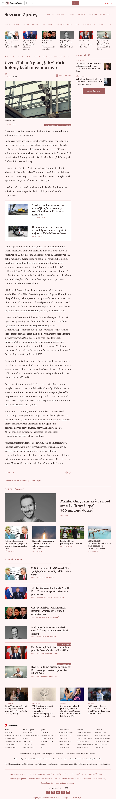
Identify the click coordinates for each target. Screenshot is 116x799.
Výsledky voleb (10, 738)
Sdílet (69, 75)
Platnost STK (99, 747)
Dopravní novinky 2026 (102, 738)
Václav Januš (49, 637)
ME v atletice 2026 (47, 741)
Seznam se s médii (75, 778)
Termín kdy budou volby (13, 741)
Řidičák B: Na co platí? (102, 741)
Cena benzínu (70, 754)
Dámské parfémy (53, 764)
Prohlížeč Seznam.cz (44, 778)
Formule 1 (44, 744)
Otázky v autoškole (101, 744)
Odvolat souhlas (47, 783)
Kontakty (50, 774)
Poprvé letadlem (82, 735)
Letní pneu (64, 764)
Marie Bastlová (50, 676)
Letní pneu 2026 (100, 732)
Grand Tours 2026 (28, 747)
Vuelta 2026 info (28, 732)
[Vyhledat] (75, 3)
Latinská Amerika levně (85, 744)
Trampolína (47, 759)
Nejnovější (83, 55)
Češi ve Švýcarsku (83, 741)
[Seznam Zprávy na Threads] (63, 792)
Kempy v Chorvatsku (84, 732)
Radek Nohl (48, 578)
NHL (42, 747)
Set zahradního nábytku (77, 759)
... (110, 24)
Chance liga (44, 732)
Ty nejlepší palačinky (66, 732)
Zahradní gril (90, 759)
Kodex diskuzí (89, 778)
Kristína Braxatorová (53, 597)
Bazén (27, 759)
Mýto (39, 481)
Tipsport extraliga (47, 738)
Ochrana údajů (77, 774)
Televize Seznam (60, 778)
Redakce (58, 774)
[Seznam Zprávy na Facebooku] (48, 792)
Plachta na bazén (36, 759)
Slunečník (55, 759)
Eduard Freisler (50, 653)
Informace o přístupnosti (94, 774)
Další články (93, 91)
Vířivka (98, 759)
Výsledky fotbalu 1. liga (48, 735)
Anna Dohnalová (50, 617)
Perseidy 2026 (59, 754)
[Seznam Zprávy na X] (53, 792)
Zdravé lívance (64, 738)
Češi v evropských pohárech (85, 754)
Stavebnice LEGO (40, 764)
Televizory (82, 764)
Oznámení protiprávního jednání (22, 778)
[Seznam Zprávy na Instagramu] (58, 792)
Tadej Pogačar (27, 741)
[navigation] (3, 3)
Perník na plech (64, 747)
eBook (61, 75)
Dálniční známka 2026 (102, 735)
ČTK (6, 74)
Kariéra (33, 774)
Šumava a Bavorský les (84, 738)
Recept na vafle (64, 744)
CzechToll (23, 481)
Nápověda (41, 774)
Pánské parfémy (104, 764)
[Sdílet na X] (70, 472)
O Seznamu (24, 774)
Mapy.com (36, 754)
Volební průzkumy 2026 (13, 735)
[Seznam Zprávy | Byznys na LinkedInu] (68, 792)
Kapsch (32, 481)
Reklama (66, 774)
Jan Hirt (25, 738)
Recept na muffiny (65, 735)
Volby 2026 (8, 732)
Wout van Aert (28, 744)
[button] (12, 35)
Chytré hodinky (92, 764)
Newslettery (101, 778)
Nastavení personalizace (64, 783)
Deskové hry (73, 764)
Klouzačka (63, 759)
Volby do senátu (10, 744)
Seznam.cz (108, 3)
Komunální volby (10, 747)
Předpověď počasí (48, 754)
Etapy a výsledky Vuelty (31, 735)
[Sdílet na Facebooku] (66, 472)
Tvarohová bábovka (65, 741)
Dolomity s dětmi (82, 747)
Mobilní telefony (27, 764)
